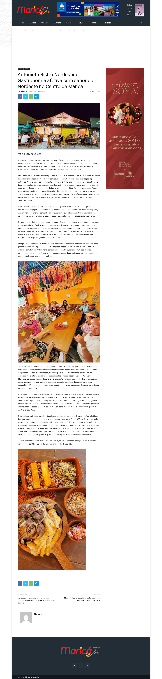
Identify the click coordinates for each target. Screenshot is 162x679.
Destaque (26, 69)
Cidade (25, 31)
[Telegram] (36, 96)
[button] (141, 23)
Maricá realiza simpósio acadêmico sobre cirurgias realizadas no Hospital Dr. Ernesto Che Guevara (36, 600)
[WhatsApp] (31, 96)
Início (19, 31)
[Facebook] (20, 96)
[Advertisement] (81, 50)
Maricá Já (24, 91)
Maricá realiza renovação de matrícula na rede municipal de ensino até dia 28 (82, 599)
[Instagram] (81, 665)
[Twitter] (25, 96)
